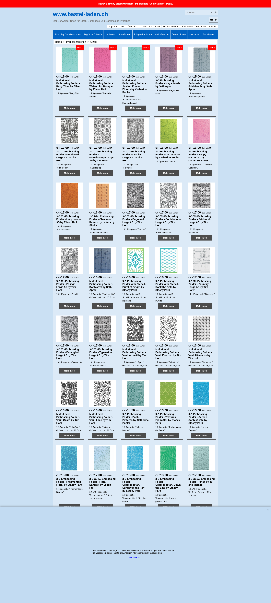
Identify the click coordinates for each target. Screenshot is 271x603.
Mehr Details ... (136, 557)
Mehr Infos (69, 108)
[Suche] (216, 12)
